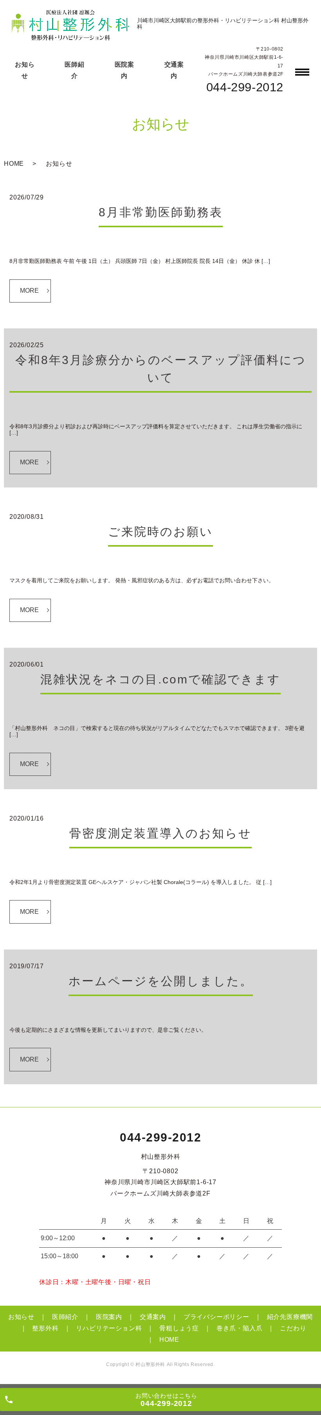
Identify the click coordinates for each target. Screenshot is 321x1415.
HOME (14, 163)
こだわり (293, 1328)
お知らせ (21, 1317)
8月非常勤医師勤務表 (161, 212)
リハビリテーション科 (109, 1328)
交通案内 (153, 1317)
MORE (29, 290)
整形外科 (45, 1328)
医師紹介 (65, 1317)
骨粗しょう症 (179, 1328)
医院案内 (109, 1317)
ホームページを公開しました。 (161, 981)
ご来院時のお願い (160, 531)
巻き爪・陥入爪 (239, 1328)
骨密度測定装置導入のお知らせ (160, 833)
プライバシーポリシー (216, 1317)
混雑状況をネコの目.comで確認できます (160, 679)
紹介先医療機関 (290, 1317)
